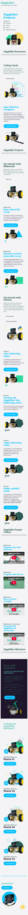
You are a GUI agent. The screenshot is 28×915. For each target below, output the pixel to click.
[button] (7, 23)
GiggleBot (8, 2)
